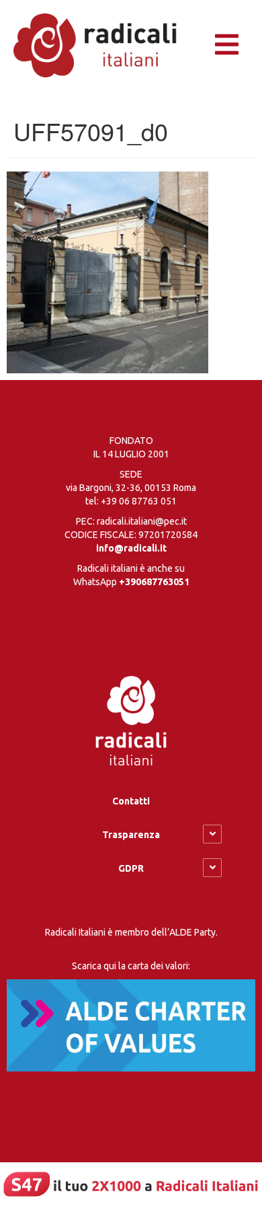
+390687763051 (154, 581)
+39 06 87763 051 (139, 501)
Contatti (131, 801)
